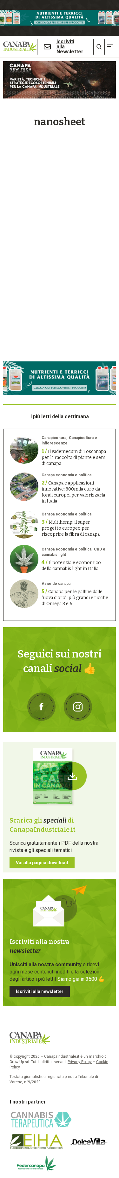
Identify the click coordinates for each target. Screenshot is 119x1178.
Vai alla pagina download (42, 862)
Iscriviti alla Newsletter (69, 46)
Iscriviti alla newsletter (39, 991)
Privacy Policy (80, 1062)
